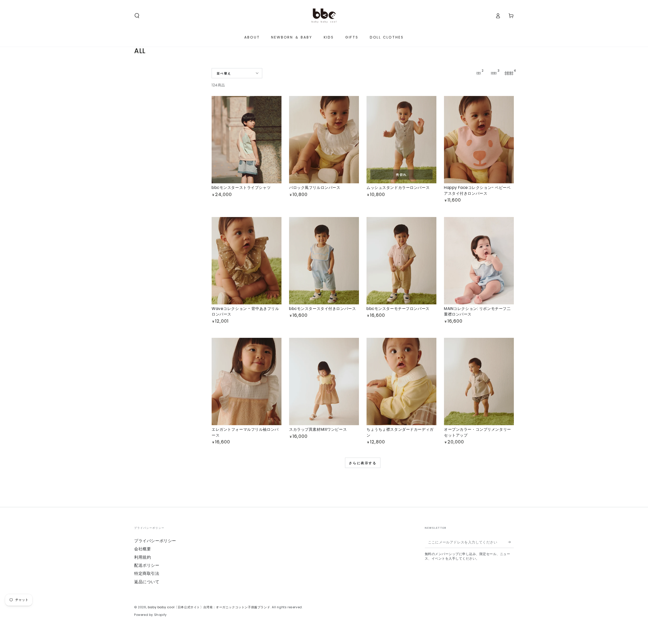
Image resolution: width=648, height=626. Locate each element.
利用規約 (142, 557)
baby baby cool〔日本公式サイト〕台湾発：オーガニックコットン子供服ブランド (209, 607)
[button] (137, 15)
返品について (146, 582)
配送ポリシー (146, 565)
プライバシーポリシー (155, 541)
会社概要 (142, 549)
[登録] (511, 542)
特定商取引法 (146, 573)
